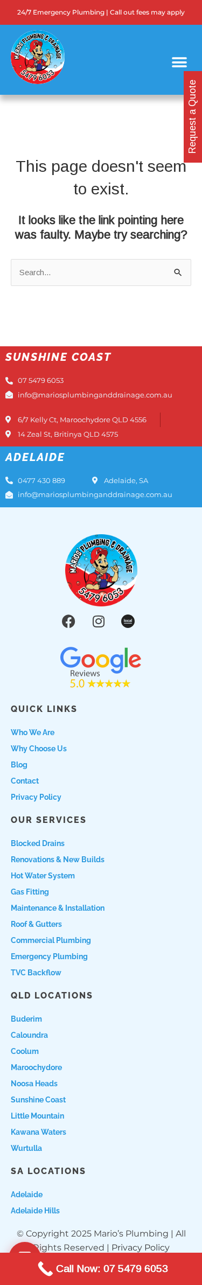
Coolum (25, 1051)
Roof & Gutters (36, 924)
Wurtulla (26, 1148)
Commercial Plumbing (51, 940)
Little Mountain (37, 1116)
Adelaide (27, 1194)
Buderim (26, 1019)
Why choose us (39, 748)
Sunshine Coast (38, 1099)
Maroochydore (36, 1067)
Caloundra (29, 1035)
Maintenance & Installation (58, 908)
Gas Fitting (30, 892)
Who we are (32, 732)
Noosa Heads (34, 1083)
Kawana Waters (38, 1132)
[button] (179, 63)
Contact (25, 781)
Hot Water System (43, 875)
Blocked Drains (38, 843)
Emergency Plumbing (49, 956)
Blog (19, 764)
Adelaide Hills (35, 1210)
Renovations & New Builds (58, 859)
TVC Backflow (36, 972)
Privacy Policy (36, 797)
